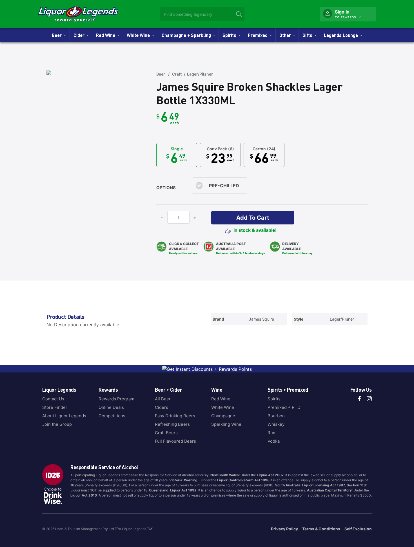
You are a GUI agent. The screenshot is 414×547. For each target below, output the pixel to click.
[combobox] (202, 14)
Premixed (259, 35)
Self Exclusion (358, 528)
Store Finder (54, 407)
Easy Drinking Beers (175, 415)
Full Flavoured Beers (175, 441)
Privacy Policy (284, 528)
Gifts (308, 35)
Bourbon (276, 415)
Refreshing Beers (172, 424)
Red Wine (106, 35)
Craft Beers (166, 432)
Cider (80, 35)
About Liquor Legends (64, 415)
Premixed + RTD (284, 407)
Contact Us (53, 399)
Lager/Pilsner (200, 74)
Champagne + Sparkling (187, 35)
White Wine (139, 35)
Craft (177, 74)
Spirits (230, 35)
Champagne (223, 415)
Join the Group (57, 424)
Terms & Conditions (321, 528)
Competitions (112, 415)
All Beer (163, 399)
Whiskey (276, 424)
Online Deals (111, 407)
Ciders (161, 407)
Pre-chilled (224, 185)
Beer (58, 35)
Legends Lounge (342, 35)
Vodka (274, 441)
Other (286, 35)
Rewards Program (116, 399)
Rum (272, 432)
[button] (252, 217)
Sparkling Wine (226, 424)
